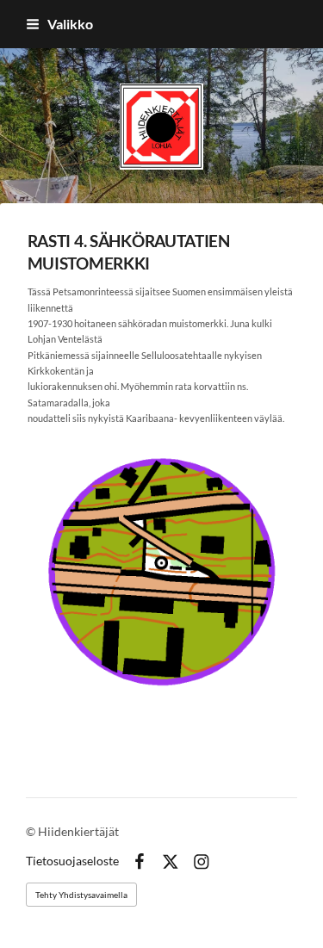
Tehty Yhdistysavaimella (81, 894)
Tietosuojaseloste (72, 861)
